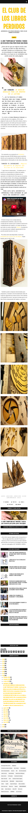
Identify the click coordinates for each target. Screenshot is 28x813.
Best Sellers (16, 768)
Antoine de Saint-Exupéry (17, 778)
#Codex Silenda (9, 496)
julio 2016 (5, 710)
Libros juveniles (22, 783)
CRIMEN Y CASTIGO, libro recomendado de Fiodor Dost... (14, 691)
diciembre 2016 (6, 677)
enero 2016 (6, 722)
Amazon (12, 770)
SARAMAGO (12, 791)
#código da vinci (17, 496)
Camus (2, 783)
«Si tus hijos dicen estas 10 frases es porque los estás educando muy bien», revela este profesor (17, 611)
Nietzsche (20, 789)
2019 (3, 669)
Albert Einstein (4, 778)
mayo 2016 (5, 714)
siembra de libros (19, 781)
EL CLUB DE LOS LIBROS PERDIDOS (14, 18)
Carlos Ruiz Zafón (4, 781)
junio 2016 (5, 712)
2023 (3, 661)
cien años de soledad (18, 776)
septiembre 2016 (7, 683)
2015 (3, 724)
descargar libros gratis (5, 765)
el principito (10, 776)
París (10, 778)
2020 (3, 667)
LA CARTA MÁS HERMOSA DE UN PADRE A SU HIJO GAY (13, 701)
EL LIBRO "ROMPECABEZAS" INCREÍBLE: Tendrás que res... (14, 687)
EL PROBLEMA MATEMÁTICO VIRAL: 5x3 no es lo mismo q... (14, 695)
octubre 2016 (6, 681)
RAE (16, 770)
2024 (3, 659)
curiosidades (23, 768)
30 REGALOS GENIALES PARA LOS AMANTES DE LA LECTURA (14, 92)
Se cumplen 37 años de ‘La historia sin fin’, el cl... (13, 705)
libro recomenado (22, 770)
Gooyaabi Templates (22, 810)
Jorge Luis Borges (13, 783)
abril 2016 (5, 716)
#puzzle (19, 497)
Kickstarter (21, 154)
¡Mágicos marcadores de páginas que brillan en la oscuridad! (15, 165)
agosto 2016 (6, 708)
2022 (3, 663)
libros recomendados (5, 770)
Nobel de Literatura (5, 791)
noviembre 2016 (7, 679)
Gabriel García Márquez (20, 773)
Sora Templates (9, 810)
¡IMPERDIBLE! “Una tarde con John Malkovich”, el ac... (14, 699)
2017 (3, 673)
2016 (3, 675)
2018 (3, 671)
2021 (3, 665)
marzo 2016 (6, 718)
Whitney (19, 227)
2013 (3, 726)
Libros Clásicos (8, 789)
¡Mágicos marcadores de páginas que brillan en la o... (14, 689)
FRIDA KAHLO (12, 781)
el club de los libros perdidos (6, 768)
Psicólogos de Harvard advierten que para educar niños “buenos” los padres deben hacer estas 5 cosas (18, 583)
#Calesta (3, 496)
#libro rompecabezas (11, 497)
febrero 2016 (6, 720)
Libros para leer (4, 786)
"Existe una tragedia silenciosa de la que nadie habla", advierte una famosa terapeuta (17, 554)
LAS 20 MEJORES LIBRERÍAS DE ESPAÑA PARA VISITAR (13, 685)
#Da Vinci (24, 496)
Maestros (11, 786)
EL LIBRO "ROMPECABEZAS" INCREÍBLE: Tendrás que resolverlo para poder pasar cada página (13, 522)
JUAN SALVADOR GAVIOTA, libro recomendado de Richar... (15, 697)
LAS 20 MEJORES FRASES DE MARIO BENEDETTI (12, 693)
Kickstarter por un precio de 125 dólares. (11, 236)
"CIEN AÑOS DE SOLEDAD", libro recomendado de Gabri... (14, 703)
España (7, 783)
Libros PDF (14, 789)
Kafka (2, 789)
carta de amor (19, 791)
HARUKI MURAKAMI (22, 786)
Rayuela (16, 786)
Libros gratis (3, 776)
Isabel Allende (11, 773)
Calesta (14, 37)
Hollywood (14, 765)
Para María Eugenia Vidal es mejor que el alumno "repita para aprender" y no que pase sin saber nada (18, 618)
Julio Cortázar (4, 773)
